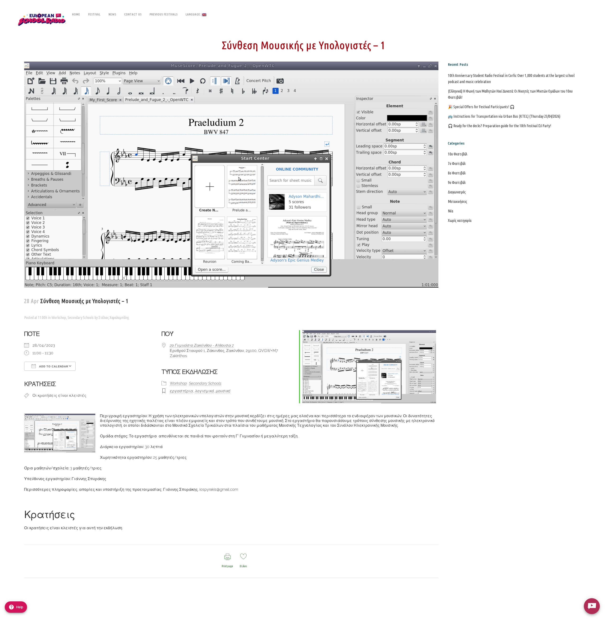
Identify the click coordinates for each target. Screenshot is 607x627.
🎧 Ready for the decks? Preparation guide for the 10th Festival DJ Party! (499, 126)
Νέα (450, 211)
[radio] (592, 606)
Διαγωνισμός (457, 192)
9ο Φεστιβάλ (456, 182)
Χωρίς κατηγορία (459, 220)
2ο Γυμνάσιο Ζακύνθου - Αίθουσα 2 (202, 345)
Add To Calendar (53, 366)
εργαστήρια (181, 391)
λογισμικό (204, 391)
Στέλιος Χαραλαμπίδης (113, 317)
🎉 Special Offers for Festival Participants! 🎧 (481, 107)
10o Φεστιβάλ (457, 154)
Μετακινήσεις (457, 201)
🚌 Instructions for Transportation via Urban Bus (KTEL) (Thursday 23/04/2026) (504, 116)
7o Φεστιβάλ (456, 163)
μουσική (223, 391)
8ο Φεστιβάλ (456, 173)
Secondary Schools (81, 317)
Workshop (58, 317)
